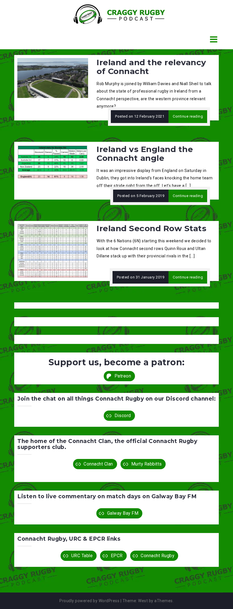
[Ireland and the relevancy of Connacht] (52, 77)
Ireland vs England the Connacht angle (145, 153)
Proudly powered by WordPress (89, 600)
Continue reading (188, 116)
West (143, 600)
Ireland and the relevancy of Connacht (151, 67)
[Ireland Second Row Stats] (52, 251)
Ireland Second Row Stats (151, 228)
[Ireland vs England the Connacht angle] (52, 161)
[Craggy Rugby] (114, 14)
